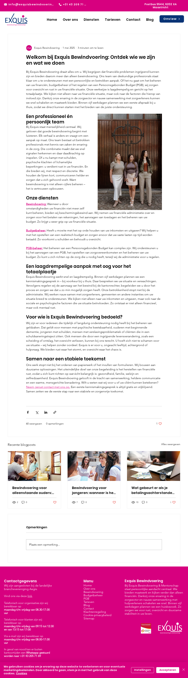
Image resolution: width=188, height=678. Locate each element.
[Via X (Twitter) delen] (37, 412)
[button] (91, 19)
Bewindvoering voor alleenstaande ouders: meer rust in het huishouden (32, 490)
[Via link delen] (55, 412)
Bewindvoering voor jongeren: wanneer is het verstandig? (93, 490)
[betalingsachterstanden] (153, 466)
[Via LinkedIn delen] (46, 412)
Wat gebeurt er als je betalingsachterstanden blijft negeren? (152, 490)
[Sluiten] (183, 670)
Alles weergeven (170, 444)
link (30, 596)
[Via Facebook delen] (28, 412)
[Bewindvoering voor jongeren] (94, 466)
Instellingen (142, 670)
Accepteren (167, 670)
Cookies (21, 673)
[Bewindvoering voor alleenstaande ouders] (34, 466)
